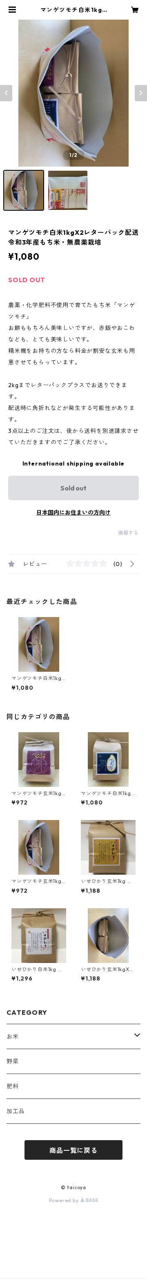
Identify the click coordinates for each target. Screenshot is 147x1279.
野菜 (13, 1061)
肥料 (13, 1086)
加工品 (15, 1111)
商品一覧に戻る (73, 1150)
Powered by (64, 1200)
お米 (13, 1036)
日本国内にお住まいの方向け (73, 512)
